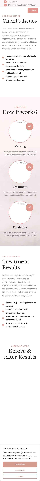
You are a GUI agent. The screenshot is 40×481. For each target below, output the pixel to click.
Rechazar (20, 476)
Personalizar (20, 470)
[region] (20, 463)
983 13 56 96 (12, 2)
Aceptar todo (20, 464)
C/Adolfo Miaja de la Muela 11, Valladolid (22, 5)
